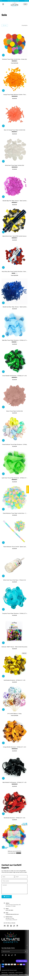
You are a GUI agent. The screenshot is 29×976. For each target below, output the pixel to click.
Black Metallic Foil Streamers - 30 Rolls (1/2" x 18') (14, 782)
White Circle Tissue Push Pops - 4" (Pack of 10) (14, 580)
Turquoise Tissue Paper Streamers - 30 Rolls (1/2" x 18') (14, 613)
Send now (8, 896)
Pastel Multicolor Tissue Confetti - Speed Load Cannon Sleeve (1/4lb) (14, 546)
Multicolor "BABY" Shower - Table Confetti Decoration (14, 646)
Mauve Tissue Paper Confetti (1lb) (14, 411)
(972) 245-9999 (9, 910)
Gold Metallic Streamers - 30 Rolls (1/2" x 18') (14, 680)
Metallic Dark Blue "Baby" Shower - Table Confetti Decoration (14, 307)
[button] (25, 4)
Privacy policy (11, 972)
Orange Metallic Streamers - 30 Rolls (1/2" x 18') (14, 747)
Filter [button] (5, 25)
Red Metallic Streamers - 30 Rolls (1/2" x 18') (14, 817)
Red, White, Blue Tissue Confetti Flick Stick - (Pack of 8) (14, 271)
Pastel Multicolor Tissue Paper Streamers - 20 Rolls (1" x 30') (14, 444)
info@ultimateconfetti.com (12, 914)
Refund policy (4, 972)
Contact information (13, 974)
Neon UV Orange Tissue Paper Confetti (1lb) (14, 130)
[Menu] (3, 4)
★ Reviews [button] (27, 489)
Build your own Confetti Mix (14, 851)
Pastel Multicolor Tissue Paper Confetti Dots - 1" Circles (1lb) (14, 513)
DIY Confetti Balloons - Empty (14, 713)
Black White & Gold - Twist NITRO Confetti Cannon (14, 236)
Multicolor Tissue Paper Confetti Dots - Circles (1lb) (14, 59)
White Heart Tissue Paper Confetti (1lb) (14, 165)
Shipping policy (5, 974)
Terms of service (19, 972)
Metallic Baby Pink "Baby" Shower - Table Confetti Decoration (14, 200)
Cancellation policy (23, 974)
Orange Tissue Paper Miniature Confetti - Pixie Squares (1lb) (14, 94)
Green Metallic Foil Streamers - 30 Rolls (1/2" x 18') (14, 375)
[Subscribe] (25, 951)
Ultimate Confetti (13, 970)
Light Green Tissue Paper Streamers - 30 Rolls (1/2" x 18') (14, 478)
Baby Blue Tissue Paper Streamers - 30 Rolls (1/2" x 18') (14, 340)
